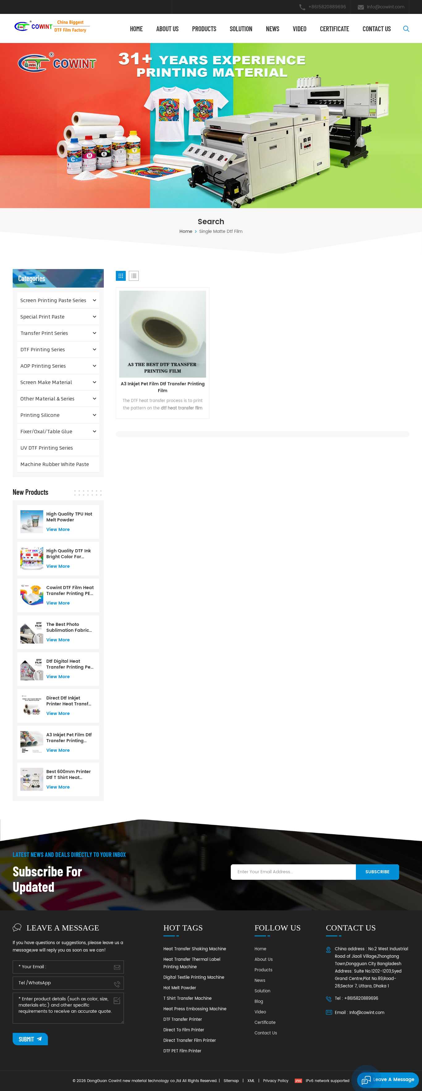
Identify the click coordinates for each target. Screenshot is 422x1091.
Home (136, 28)
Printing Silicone (40, 415)
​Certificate (334, 28)
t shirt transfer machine (187, 998)
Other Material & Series (47, 398)
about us (167, 28)
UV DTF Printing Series (46, 447)
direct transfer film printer (189, 1041)
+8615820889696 (327, 7)
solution (241, 28)
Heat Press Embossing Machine (194, 1009)
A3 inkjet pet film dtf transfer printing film (163, 387)
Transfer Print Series (44, 333)
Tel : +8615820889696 (356, 998)
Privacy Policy (276, 1081)
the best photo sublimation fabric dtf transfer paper (67, 627)
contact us (377, 28)
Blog (259, 1002)
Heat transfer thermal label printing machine (191, 963)
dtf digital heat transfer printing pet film (69, 664)
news (272, 28)
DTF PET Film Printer (182, 1051)
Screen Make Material (46, 382)
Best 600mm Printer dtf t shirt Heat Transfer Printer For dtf (68, 775)
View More (58, 530)
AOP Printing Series (43, 366)
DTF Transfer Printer (182, 1019)
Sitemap (231, 1081)
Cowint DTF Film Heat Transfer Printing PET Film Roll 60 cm (70, 591)
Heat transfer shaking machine (194, 949)
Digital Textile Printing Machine (193, 977)
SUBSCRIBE (377, 871)
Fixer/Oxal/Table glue (46, 431)
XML (251, 1081)
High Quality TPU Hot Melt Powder (69, 517)
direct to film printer (183, 1030)
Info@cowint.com (385, 7)
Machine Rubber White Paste (54, 464)
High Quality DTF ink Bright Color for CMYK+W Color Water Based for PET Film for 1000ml (69, 554)
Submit (27, 1039)
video (299, 28)
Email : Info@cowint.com (359, 1013)
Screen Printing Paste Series (53, 300)
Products (204, 28)
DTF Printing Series (42, 349)
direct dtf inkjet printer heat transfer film (69, 701)
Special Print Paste (42, 316)
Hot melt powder (179, 988)
